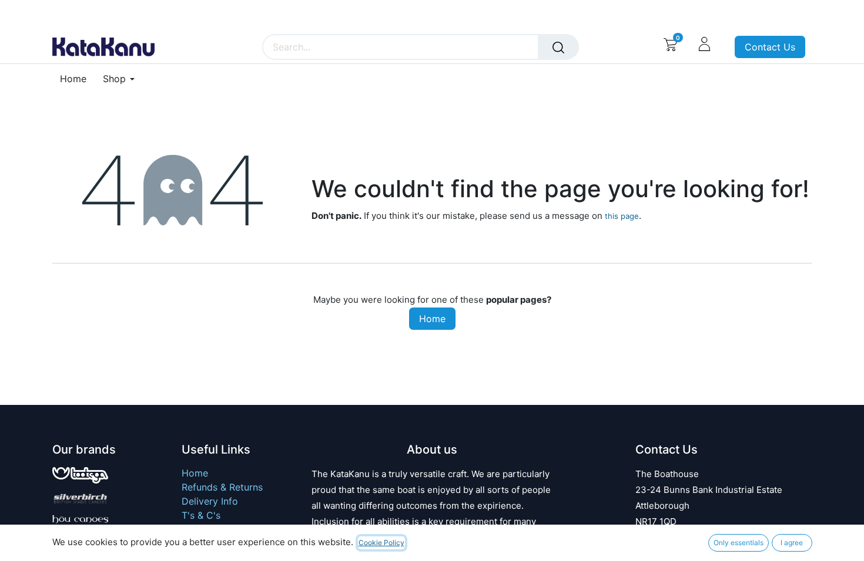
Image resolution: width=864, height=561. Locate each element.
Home (432, 319)
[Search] (558, 47)
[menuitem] (77, 79)
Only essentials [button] (738, 542)
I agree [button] (792, 542)
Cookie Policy (381, 542)
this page (622, 216)
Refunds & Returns (222, 487)
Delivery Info (210, 501)
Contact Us (770, 47)
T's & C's (201, 515)
